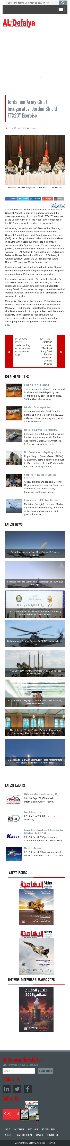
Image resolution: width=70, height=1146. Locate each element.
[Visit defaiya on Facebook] (11, 197)
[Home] (19, 23)
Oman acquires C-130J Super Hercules (41, 500)
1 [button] (30, 77)
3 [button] (40, 77)
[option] (34, 52)
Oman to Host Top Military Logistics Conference (40, 476)
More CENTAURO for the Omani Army (40, 429)
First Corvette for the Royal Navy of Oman (42, 452)
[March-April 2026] (36, 904)
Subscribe (21, 1111)
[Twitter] (17, 1089)
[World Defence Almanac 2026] (36, 1009)
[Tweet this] (23, 197)
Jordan (33, 128)
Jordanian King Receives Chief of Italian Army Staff (22, 350)
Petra (10, 128)
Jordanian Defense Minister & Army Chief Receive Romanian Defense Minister (46, 353)
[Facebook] (28, 1089)
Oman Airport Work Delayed (36, 384)
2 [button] (35, 77)
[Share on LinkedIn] (35, 197)
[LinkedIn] (7, 1089)
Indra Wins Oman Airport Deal (37, 407)
